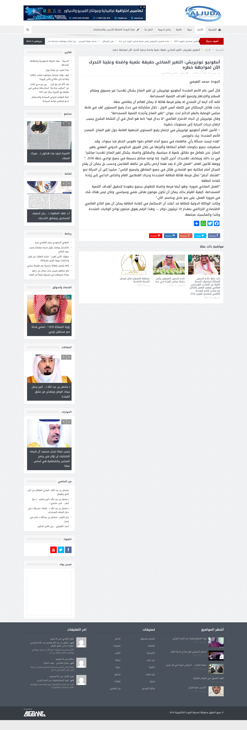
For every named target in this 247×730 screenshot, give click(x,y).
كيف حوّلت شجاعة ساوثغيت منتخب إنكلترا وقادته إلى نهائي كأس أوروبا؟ (49, 77)
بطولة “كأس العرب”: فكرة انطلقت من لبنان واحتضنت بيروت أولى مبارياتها (48, 258)
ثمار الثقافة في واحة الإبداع (58, 41)
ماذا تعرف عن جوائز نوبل (57, 70)
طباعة (182, 73)
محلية (152, 681)
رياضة (117, 660)
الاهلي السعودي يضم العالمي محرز (52, 242)
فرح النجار (69, 676)
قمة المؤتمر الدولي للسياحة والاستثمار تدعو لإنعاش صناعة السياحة (50, 99)
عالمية (179, 29)
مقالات (117, 681)
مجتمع (117, 674)
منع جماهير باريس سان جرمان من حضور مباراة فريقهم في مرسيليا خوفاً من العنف (49, 273)
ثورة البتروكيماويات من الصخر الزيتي (190, 638)
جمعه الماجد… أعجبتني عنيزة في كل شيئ (186, 665)
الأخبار (200, 29)
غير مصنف (150, 674)
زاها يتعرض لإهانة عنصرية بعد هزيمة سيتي (48, 266)
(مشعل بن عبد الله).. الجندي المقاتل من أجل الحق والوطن (48, 492)
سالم (71, 659)
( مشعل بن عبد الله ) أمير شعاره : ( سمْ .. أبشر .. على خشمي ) (49, 501)
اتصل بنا (149, 29)
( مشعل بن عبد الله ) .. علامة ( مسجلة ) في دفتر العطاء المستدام (48, 510)
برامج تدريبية (164, 29)
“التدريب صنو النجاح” (197, 687)
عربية (189, 29)
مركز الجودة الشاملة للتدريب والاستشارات (114, 29)
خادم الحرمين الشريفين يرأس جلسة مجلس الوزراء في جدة (172, 41)
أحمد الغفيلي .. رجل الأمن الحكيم (53, 526)
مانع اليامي (68, 639)
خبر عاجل (151, 660)
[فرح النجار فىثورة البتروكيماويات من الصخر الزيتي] (81, 680)
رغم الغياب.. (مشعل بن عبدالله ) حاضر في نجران (49, 519)
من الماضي (115, 688)
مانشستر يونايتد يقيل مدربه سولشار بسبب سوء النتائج (49, 249)
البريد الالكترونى (167, 73)
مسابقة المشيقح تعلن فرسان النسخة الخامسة (135, 280)
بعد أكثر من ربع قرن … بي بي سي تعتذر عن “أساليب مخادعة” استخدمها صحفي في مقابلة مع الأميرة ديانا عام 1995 (48, 88)
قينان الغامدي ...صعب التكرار (56, 663)
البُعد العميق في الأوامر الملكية (208, 678)
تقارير (117, 653)
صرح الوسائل (136, 41)
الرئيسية (212, 29)
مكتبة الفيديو (148, 688)
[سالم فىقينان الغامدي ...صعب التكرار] (81, 663)
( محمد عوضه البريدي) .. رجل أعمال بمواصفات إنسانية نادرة (100, 41)
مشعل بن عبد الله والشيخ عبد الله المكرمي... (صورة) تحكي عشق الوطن (51, 644)
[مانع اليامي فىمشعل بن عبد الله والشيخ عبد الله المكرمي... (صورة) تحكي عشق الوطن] (81, 642)
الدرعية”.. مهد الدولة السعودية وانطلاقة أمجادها (49, 63)
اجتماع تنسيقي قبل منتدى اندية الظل (189, 652)
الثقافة (151, 646)
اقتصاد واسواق (147, 639)
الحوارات (116, 646)
